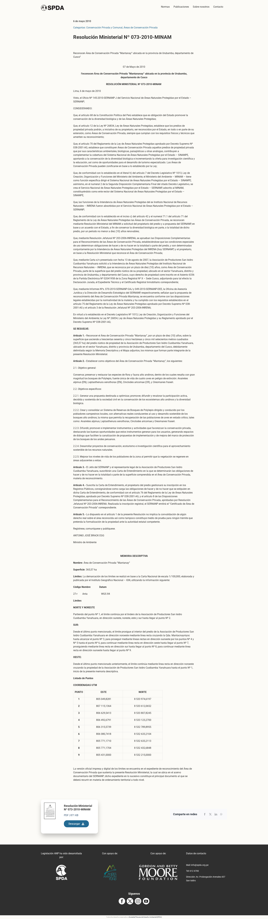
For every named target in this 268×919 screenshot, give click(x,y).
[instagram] (138, 901)
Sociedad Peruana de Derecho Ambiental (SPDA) (145, 917)
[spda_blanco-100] (61, 865)
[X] (210, 814)
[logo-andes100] (109, 865)
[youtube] (146, 901)
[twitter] (130, 901)
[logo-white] (158, 865)
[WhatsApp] (221, 814)
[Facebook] (205, 814)
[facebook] (122, 901)
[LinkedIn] (216, 814)
